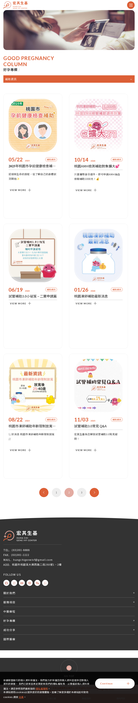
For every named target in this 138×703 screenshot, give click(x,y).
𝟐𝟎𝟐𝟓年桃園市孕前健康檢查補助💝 (33, 165)
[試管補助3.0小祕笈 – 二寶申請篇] (33, 255)
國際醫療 (9, 639)
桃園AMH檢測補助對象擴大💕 (96, 166)
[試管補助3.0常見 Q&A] (98, 385)
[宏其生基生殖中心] (20, 536)
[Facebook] (6, 583)
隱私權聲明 (42, 688)
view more (18, 190)
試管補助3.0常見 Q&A (90, 425)
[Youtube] (22, 583)
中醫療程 (9, 611)
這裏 (21, 697)
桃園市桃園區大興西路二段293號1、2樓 (37, 564)
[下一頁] (94, 492)
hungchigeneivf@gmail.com (33, 559)
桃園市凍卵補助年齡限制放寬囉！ (33, 425)
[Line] (30, 583)
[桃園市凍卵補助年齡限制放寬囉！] (33, 385)
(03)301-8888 (21, 550)
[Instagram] (14, 583)
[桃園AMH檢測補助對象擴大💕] (98, 125)
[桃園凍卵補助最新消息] (98, 255)
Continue (106, 683)
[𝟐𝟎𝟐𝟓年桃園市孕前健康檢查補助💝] (33, 125)
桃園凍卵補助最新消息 (91, 296)
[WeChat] (37, 583)
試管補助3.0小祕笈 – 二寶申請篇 (33, 296)
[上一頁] (43, 492)
